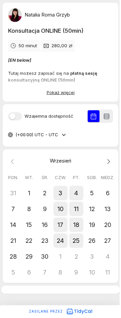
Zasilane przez (46, 311)
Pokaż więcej (61, 92)
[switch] (15, 116)
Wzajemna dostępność (49, 116)
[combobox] (16, 135)
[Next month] (108, 161)
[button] (61, 193)
